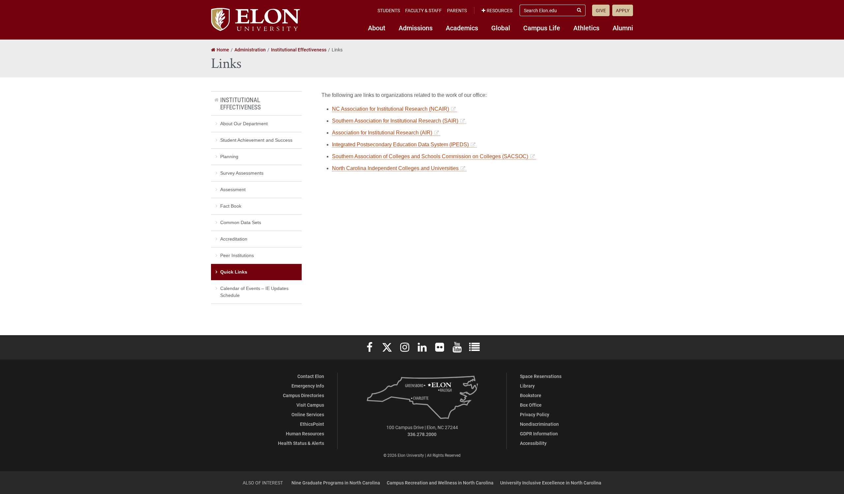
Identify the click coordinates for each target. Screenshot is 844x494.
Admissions (416, 27)
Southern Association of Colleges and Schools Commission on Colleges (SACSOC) (430, 156)
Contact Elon (310, 376)
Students (388, 10)
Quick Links (233, 272)
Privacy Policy (534, 414)
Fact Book (230, 206)
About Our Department (244, 123)
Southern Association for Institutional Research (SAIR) (395, 121)
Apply (622, 10)
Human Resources (305, 433)
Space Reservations (540, 376)
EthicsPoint (312, 424)
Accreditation (233, 239)
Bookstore (530, 395)
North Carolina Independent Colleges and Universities (395, 168)
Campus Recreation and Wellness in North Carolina (440, 482)
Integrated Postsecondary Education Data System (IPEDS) (400, 144)
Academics (462, 27)
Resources (499, 10)
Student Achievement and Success (256, 140)
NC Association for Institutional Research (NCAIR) (390, 109)
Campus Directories (303, 395)
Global (500, 27)
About (376, 27)
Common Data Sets (240, 222)
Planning (229, 156)
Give (601, 10)
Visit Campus (310, 405)
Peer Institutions (237, 255)
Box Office (531, 405)
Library (527, 386)
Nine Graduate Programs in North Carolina (335, 482)
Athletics (586, 27)
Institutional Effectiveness (240, 103)
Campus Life (541, 27)
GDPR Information (539, 433)
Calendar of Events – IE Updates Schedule (254, 292)
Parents (457, 10)
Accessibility (533, 443)
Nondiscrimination (539, 424)
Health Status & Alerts (301, 443)
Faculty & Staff (423, 10)
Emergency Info (307, 386)
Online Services (307, 414)
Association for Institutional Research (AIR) (382, 132)
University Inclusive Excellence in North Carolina (550, 482)
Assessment (233, 189)
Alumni (623, 27)
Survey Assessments (241, 173)
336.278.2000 (422, 434)
